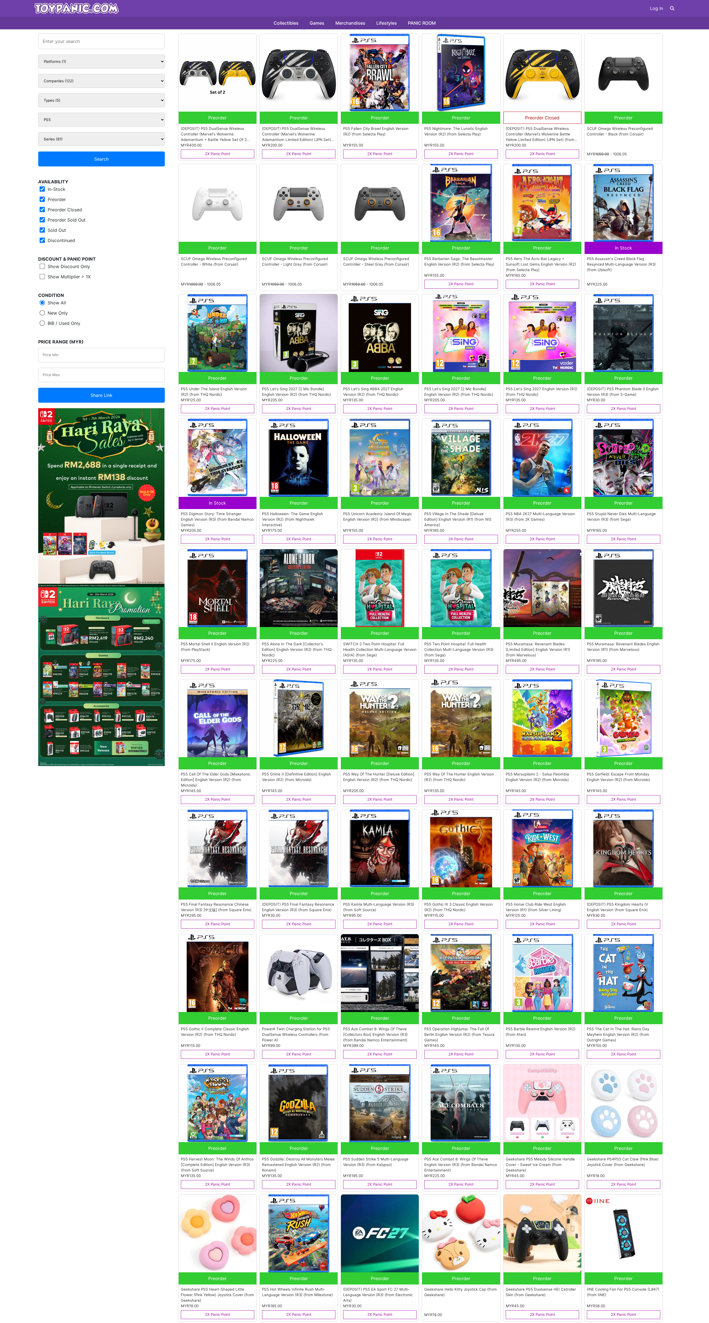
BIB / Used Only (63, 323)
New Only (57, 313)
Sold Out (56, 230)
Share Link (101, 395)
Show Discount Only (68, 266)
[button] (672, 8)
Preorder (56, 199)
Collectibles (286, 23)
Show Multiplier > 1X (68, 276)
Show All (56, 302)
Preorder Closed (64, 209)
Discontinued (60, 240)
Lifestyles (386, 23)
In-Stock (55, 189)
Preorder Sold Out (66, 220)
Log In (656, 8)
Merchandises (350, 23)
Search (101, 159)
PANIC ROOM (422, 23)
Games (317, 23)
